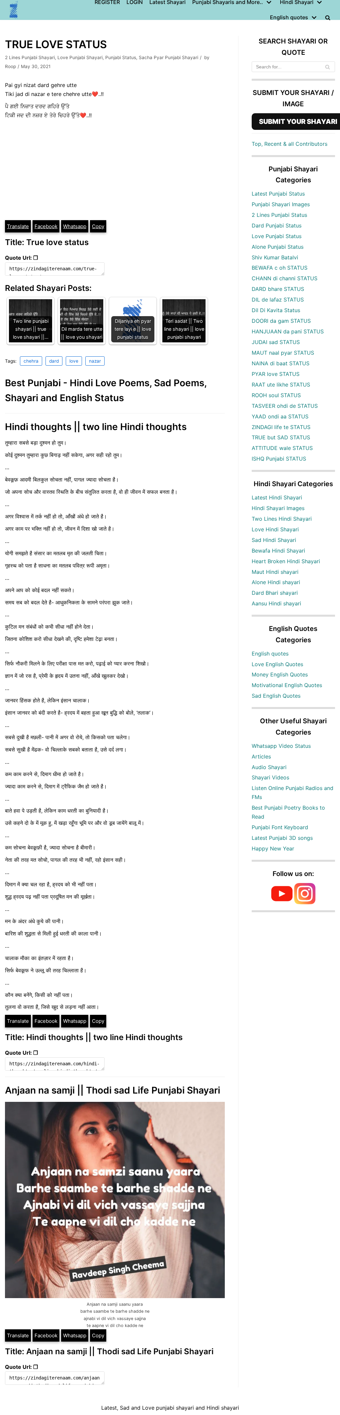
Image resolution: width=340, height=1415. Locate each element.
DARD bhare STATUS (278, 289)
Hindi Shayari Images (278, 508)
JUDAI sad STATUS (276, 342)
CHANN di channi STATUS (284, 278)
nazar (95, 361)
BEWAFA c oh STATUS (279, 267)
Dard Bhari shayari (275, 592)
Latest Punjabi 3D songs (282, 838)
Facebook (46, 226)
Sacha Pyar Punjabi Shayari (168, 57)
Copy (98, 226)
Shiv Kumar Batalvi (275, 257)
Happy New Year (273, 848)
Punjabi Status (120, 57)
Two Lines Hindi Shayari (282, 518)
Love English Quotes (277, 664)
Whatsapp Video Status (281, 746)
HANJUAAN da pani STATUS (288, 331)
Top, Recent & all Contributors (289, 143)
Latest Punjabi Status (278, 193)
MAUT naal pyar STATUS (283, 352)
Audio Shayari (269, 767)
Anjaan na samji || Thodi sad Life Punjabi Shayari (112, 1090)
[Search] (327, 66)
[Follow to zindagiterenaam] (304, 902)
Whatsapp (74, 226)
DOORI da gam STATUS (281, 320)
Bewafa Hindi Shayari (278, 550)
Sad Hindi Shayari (274, 540)
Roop (10, 66)
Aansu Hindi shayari (276, 603)
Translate (18, 226)
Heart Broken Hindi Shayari (286, 561)
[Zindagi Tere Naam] (14, 10)
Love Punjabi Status (276, 236)
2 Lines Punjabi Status (279, 215)
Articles (261, 756)
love (73, 361)
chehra (31, 361)
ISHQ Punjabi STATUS (279, 458)
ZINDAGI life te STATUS (281, 427)
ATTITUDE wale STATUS (282, 448)
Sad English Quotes (276, 695)
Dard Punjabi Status (276, 225)
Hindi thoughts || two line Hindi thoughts (96, 426)
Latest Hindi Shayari (277, 497)
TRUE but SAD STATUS (281, 437)
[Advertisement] (115, 169)
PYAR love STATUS (275, 374)
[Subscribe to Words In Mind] (282, 902)
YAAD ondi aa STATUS (280, 416)
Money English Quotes (280, 674)
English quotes (270, 653)
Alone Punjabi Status (277, 246)
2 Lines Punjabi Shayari (30, 57)
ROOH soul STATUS (276, 395)
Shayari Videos (270, 777)
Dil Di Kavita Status (276, 310)
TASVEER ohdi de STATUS (285, 405)
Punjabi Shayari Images (281, 204)
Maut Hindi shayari (275, 572)
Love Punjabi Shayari (80, 57)
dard (54, 361)
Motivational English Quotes (287, 685)
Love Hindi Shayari (275, 529)
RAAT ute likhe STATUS (281, 384)
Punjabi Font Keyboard (280, 827)
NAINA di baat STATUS (280, 363)
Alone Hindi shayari (276, 582)
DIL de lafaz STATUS (278, 299)
